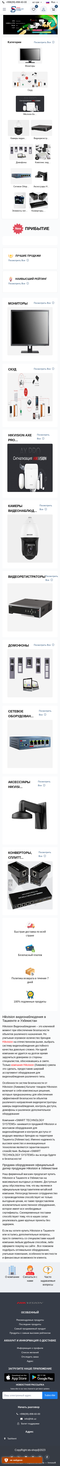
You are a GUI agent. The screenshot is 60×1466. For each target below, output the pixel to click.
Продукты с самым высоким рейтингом (30, 1333)
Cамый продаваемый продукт (30, 1328)
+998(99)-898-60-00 (16, 2)
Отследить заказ (30, 1356)
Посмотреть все (43, 42)
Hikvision (7, 1041)
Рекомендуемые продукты (30, 1320)
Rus (53, 2)
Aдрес (30, 1361)
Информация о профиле (30, 1348)
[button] (5, 24)
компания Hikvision (23, 1065)
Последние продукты (30, 1324)
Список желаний (30, 1352)
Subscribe (50, 1395)
